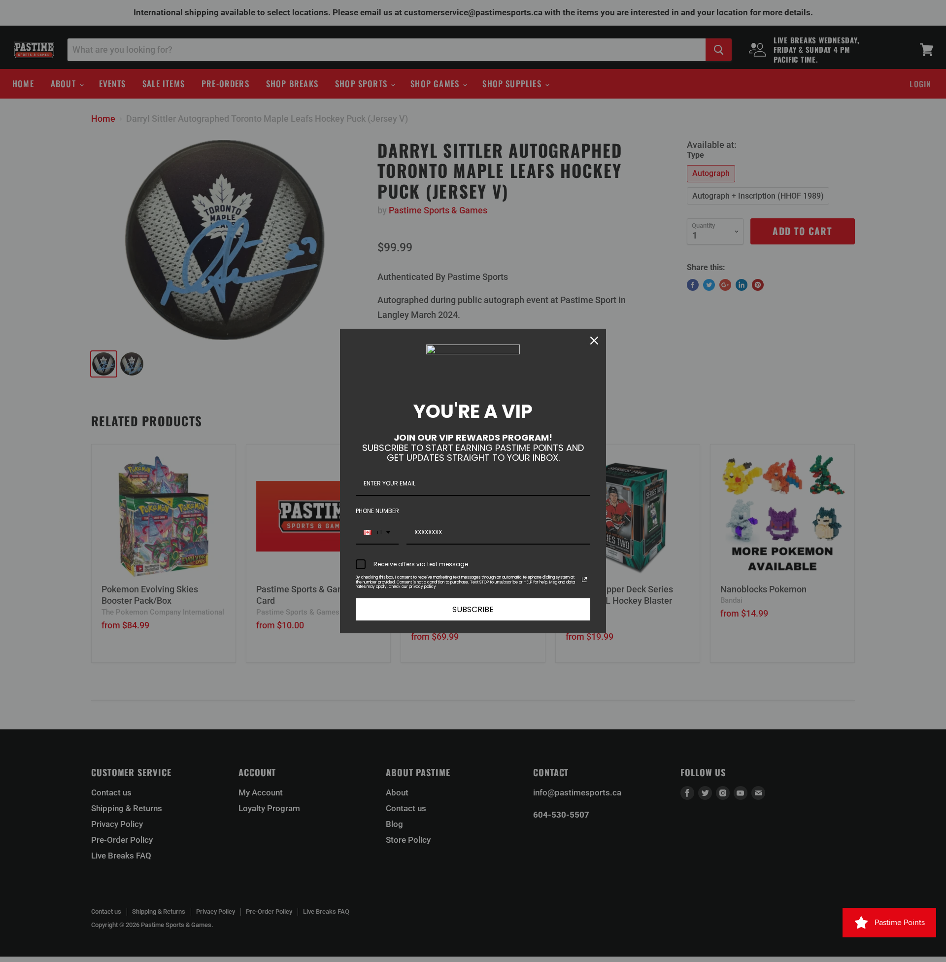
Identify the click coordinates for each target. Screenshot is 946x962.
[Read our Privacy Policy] (584, 579)
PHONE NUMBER (377, 511)
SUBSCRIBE (473, 609)
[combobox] (377, 533)
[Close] (594, 340)
